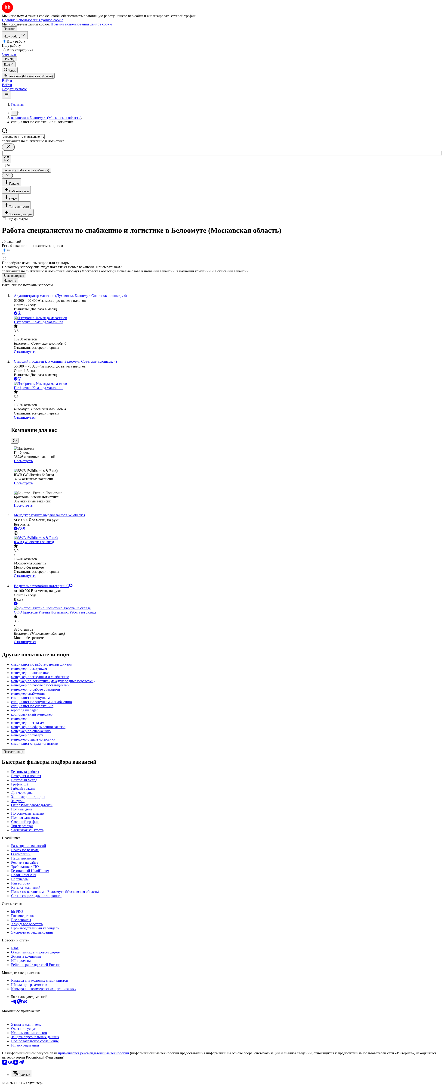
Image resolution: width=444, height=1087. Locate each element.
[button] (7, 81)
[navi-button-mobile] (6, 95)
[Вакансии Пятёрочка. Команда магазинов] (226, 318)
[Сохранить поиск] (6, 159)
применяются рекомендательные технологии (93, 1053)
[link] (10, 70)
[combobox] (23, 136)
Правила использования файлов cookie (81, 24)
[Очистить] (8, 147)
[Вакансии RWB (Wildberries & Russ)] (226, 538)
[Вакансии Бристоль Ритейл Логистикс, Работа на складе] (226, 608)
